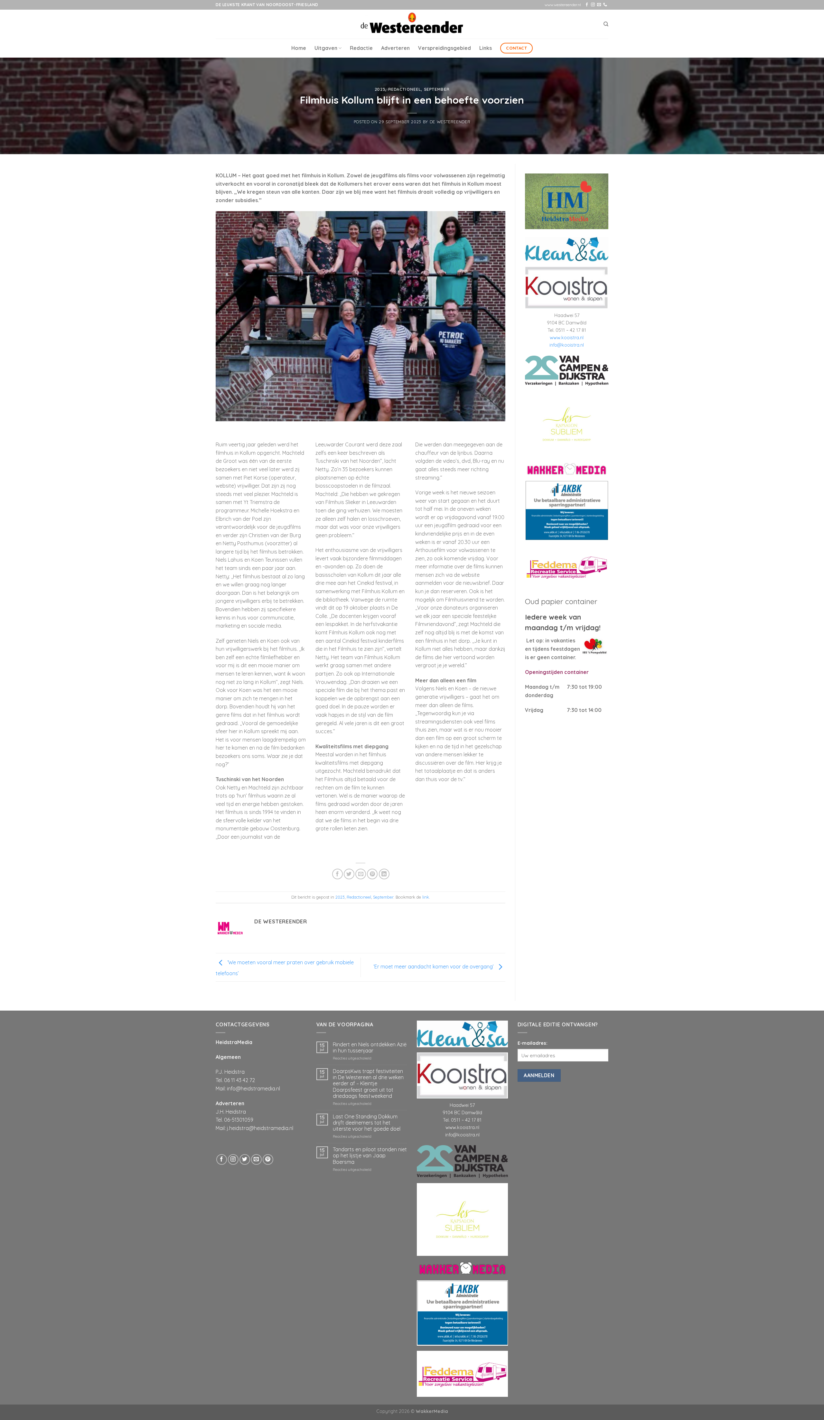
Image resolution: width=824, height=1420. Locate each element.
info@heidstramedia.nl (253, 1088)
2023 (380, 89)
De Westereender (450, 121)
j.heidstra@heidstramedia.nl (260, 1128)
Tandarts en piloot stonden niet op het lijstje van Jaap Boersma (370, 1155)
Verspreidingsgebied (444, 48)
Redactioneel (404, 89)
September (437, 89)
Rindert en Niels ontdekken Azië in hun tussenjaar (370, 1048)
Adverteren (395, 48)
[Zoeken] (606, 24)
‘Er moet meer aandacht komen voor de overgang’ (434, 966)
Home (298, 48)
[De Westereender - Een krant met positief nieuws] (412, 24)
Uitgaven (325, 48)
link (425, 897)
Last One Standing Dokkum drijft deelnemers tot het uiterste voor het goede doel (366, 1123)
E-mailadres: (533, 1043)
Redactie (361, 48)
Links (485, 48)
